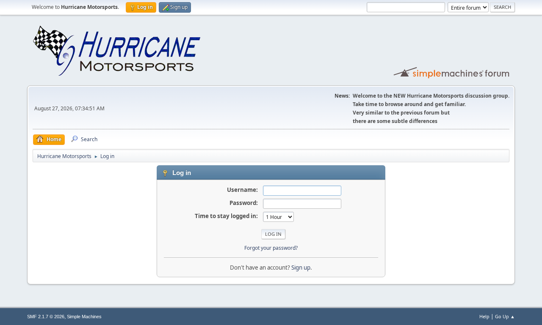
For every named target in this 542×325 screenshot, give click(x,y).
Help (484, 316)
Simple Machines (84, 316)
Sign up (300, 267)
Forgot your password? (271, 247)
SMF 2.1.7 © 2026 (45, 316)
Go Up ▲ (505, 316)
